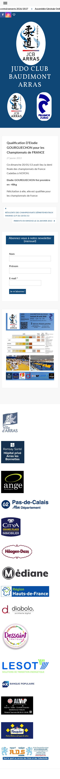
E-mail (13, 278)
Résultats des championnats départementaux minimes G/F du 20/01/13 (29, 214)
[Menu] (5, 3)
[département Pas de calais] (25, 504)
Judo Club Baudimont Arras (30, 77)
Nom (12, 254)
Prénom (13, 266)
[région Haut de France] (25, 591)
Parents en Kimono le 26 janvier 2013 (33, 221)
